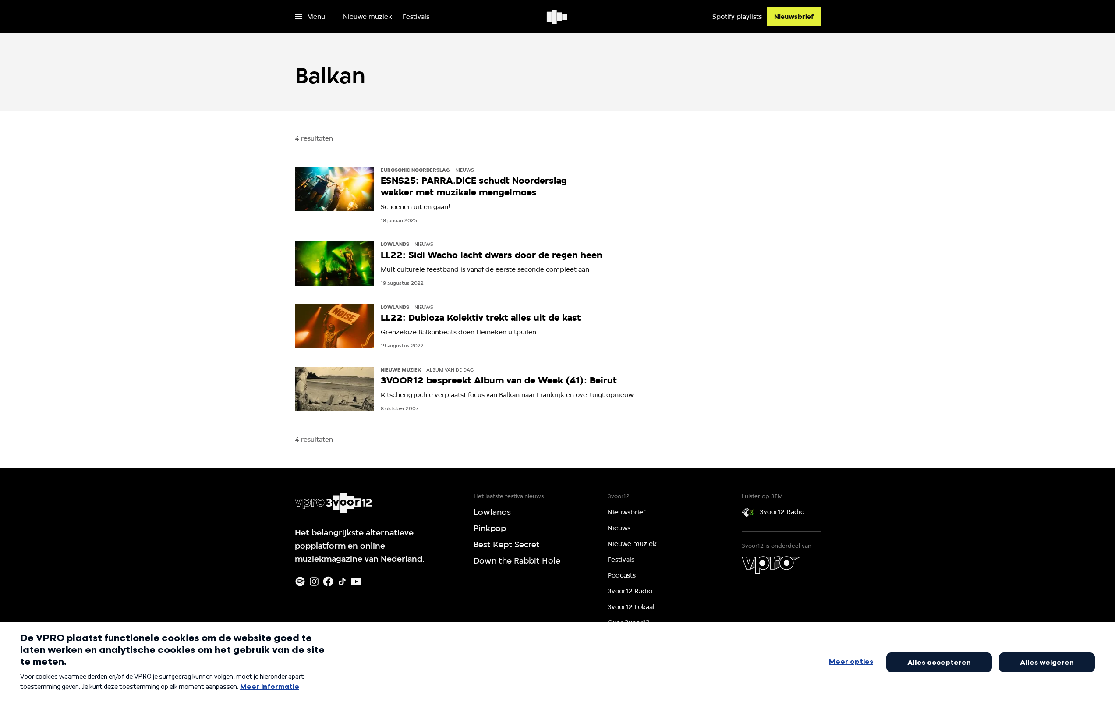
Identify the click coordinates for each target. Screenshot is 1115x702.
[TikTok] (342, 581)
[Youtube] (356, 581)
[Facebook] (328, 581)
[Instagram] (314, 581)
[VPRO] (771, 565)
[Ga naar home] (557, 16)
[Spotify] (300, 581)
